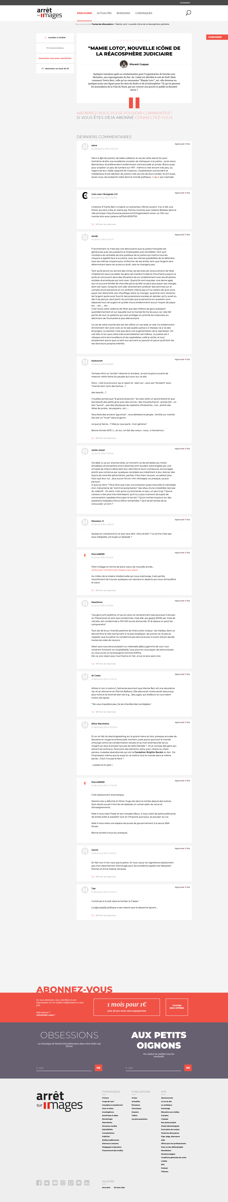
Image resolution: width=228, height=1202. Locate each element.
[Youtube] (55, 1185)
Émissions (123, 13)
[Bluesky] (47, 1185)
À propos (164, 1115)
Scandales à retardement (112, 1105)
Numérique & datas (110, 1115)
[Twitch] (71, 1185)
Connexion (185, 3)
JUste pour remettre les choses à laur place (114, 570)
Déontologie (107, 1119)
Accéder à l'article (57, 37)
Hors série (106, 1188)
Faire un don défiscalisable (172, 1147)
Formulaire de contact (170, 1129)
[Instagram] (63, 1185)
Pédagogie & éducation (111, 1147)
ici (153, 177)
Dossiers (135, 1112)
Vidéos (134, 1115)
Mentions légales (168, 1154)
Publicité (106, 1136)
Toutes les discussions (170, 1133)
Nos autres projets (168, 1122)
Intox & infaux (107, 1108)
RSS (162, 1165)
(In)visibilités (107, 1129)
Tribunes (164, 1172)
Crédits (164, 1161)
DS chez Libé (119, 1188)
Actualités (104, 13)
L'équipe (164, 1119)
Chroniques (143, 13)
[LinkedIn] (86, 1185)
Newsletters (166, 1151)
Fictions (105, 1098)
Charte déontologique (170, 1126)
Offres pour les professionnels (173, 1144)
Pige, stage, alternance (170, 1136)
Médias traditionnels (110, 1140)
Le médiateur (166, 1105)
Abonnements (167, 1098)
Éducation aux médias (170, 1112)
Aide (163, 1140)
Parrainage (165, 1108)
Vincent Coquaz (139, 64)
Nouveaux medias (109, 1126)
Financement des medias (112, 1151)
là (159, 177)
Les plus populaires (139, 1119)
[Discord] (79, 1185)
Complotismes (108, 1133)
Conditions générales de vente (173, 1158)
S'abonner (215, 37)
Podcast (164, 1168)
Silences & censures (110, 1144)
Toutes (134, 1098)
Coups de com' (108, 1101)
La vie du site (166, 1101)
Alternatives (107, 1122)
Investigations (108, 1112)
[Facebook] (39, 1185)
